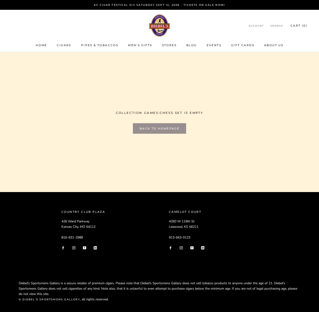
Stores (169, 45)
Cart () (299, 25)
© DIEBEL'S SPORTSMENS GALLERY (49, 299)
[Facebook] (63, 247)
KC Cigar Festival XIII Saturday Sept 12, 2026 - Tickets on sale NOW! (159, 5)
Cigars (64, 45)
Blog (191, 45)
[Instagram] (73, 247)
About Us (273, 45)
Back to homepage (159, 128)
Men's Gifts (140, 45)
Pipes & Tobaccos (99, 45)
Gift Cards (242, 45)
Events (214, 45)
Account (256, 25)
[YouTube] (84, 247)
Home (41, 45)
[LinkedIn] (95, 247)
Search (276, 25)
